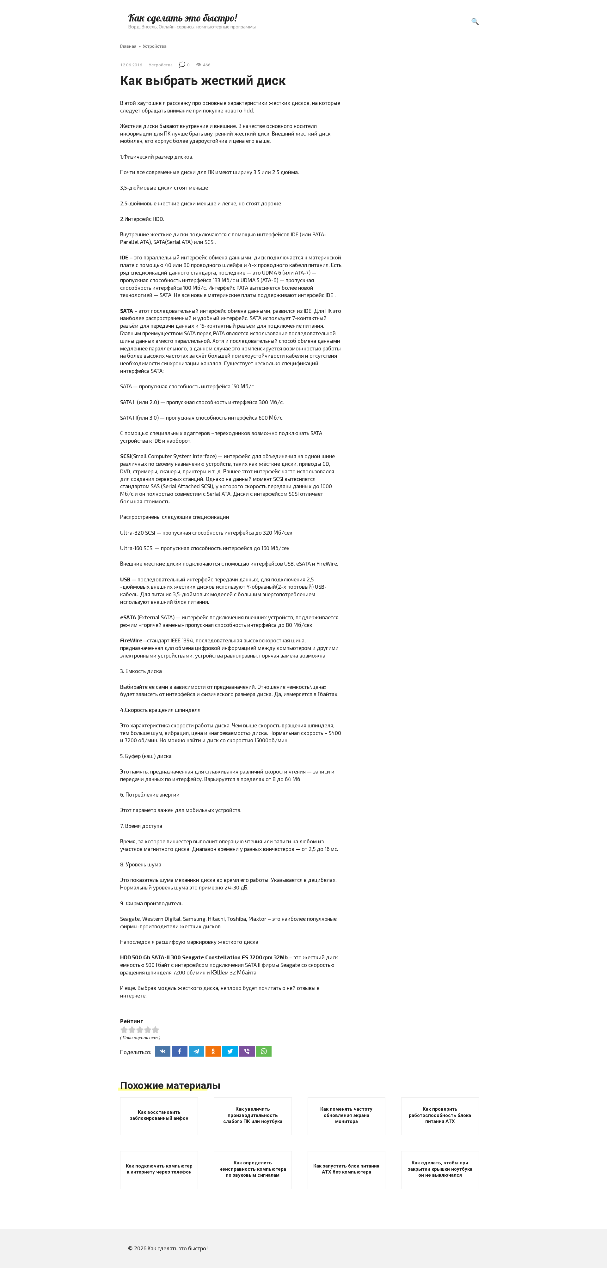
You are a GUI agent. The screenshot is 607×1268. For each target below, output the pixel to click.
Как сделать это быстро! (182, 18)
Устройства (161, 64)
